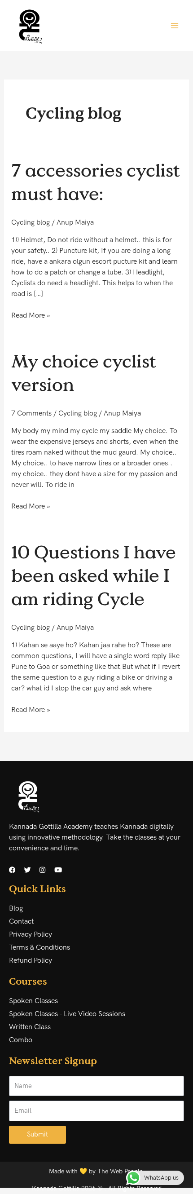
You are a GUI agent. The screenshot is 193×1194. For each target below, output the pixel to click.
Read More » (30, 315)
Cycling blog (30, 222)
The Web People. (121, 1171)
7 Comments (31, 413)
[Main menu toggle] (174, 25)
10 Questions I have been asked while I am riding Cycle (93, 575)
